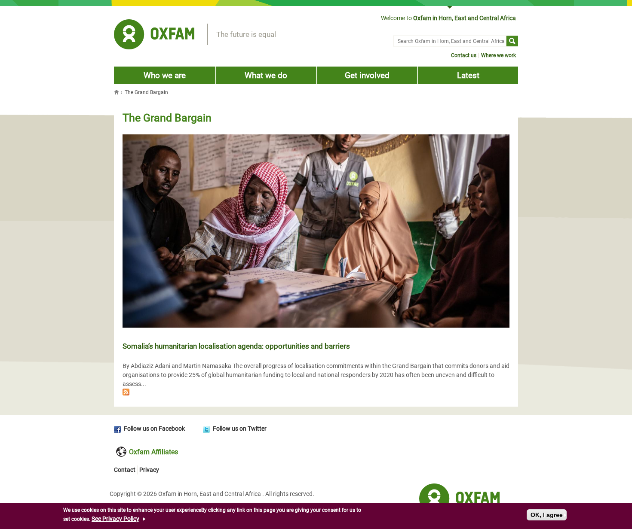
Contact (124, 469)
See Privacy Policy (115, 518)
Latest (468, 75)
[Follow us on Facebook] (119, 428)
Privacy (149, 469)
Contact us (463, 55)
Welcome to (448, 18)
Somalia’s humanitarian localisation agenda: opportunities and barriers (236, 346)
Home (117, 92)
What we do (266, 75)
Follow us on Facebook (154, 428)
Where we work (498, 55)
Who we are (165, 75)
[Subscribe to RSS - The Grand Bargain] (316, 393)
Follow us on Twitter (240, 428)
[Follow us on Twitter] (208, 428)
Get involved (367, 75)
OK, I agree (547, 514)
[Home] (154, 35)
